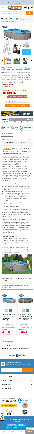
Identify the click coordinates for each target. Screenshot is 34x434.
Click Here (18, 278)
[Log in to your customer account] (28, 7)
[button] (2, 416)
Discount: (17, 90)
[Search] (29, 13)
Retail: (5, 90)
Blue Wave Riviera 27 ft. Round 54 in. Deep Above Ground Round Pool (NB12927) (25, 317)
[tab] (6, 148)
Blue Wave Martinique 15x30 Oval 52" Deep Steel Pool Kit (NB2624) (9, 317)
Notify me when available (17, 106)
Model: (3, 87)
